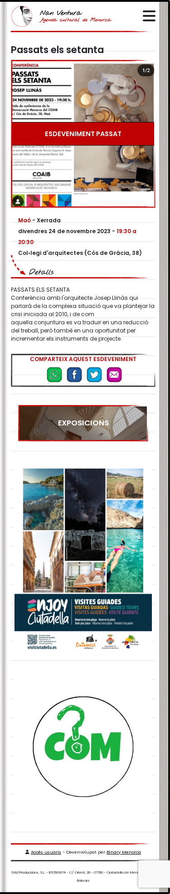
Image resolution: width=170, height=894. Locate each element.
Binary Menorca (124, 852)
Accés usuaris (46, 852)
